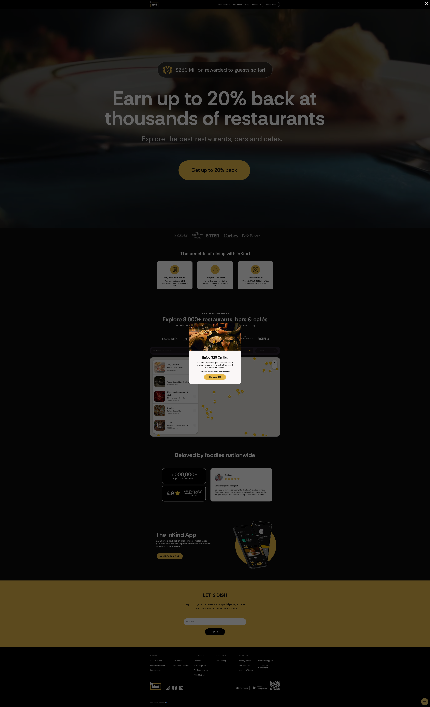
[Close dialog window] (426, 3)
